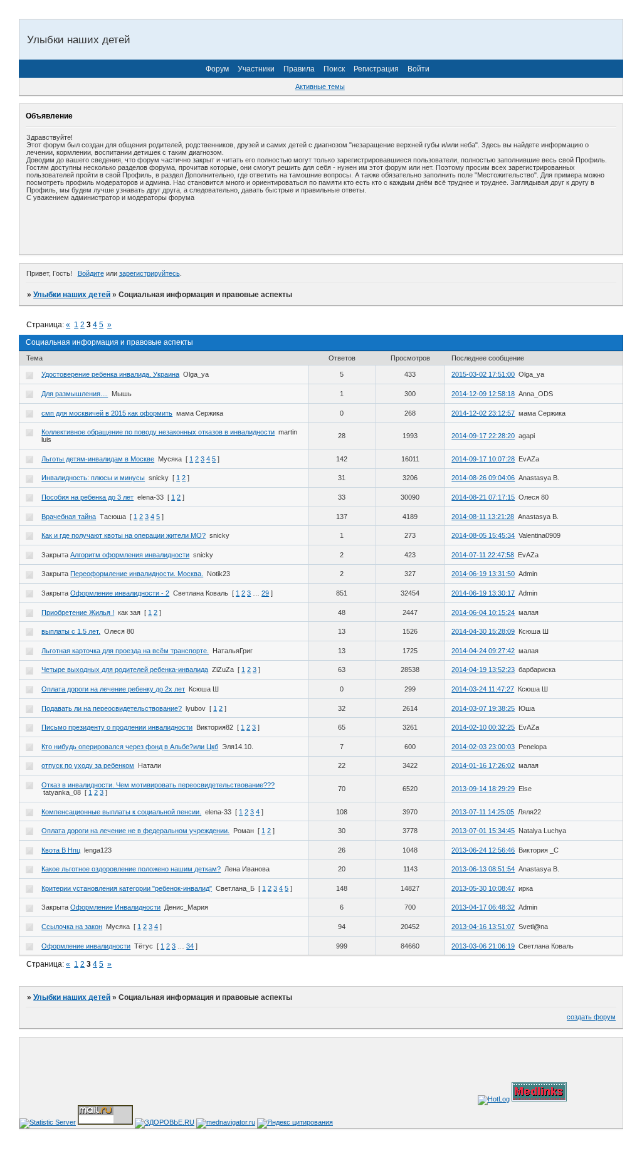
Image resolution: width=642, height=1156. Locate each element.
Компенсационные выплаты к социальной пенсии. (121, 812)
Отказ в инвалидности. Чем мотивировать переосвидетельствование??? (158, 785)
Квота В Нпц (60, 850)
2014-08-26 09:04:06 (483, 477)
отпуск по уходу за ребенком (87, 765)
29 (265, 593)
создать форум (591, 1017)
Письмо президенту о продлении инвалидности (116, 727)
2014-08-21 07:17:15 (483, 497)
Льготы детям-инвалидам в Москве (97, 459)
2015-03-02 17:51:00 (483, 374)
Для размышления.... (74, 393)
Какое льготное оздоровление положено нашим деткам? (131, 869)
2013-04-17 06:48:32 (483, 907)
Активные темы (320, 86)
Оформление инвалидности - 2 (119, 593)
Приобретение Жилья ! (77, 612)
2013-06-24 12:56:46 (483, 850)
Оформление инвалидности (85, 946)
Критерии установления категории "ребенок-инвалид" (126, 888)
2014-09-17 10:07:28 (483, 459)
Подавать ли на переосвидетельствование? (111, 708)
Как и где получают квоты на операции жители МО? (123, 535)
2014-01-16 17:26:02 (483, 765)
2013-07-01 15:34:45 (483, 830)
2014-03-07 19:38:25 (483, 708)
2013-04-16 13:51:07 (483, 926)
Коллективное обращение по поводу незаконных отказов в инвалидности (158, 432)
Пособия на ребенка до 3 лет (87, 497)
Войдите (91, 273)
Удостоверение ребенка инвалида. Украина (110, 374)
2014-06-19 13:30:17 (483, 593)
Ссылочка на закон (71, 926)
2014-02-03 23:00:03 (483, 746)
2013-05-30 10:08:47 (483, 888)
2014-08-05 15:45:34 (483, 535)
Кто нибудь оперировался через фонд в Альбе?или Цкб (129, 746)
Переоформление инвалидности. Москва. (136, 573)
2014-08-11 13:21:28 (482, 516)
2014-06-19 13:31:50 (483, 573)
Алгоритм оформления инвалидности (129, 555)
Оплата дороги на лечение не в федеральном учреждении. (135, 830)
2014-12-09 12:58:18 (483, 393)
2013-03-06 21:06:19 (483, 946)
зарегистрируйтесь (149, 273)
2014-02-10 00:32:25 (483, 727)
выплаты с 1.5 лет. (70, 631)
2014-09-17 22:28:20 (483, 435)
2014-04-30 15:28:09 (483, 631)
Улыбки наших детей (71, 294)
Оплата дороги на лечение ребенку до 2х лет (113, 689)
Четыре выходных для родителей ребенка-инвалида (124, 669)
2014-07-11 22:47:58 (482, 555)
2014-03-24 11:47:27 (482, 689)
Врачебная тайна (68, 516)
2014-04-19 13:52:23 (483, 669)
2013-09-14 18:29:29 (483, 788)
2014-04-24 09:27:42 (483, 650)
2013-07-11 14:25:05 (482, 812)
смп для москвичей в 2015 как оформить (106, 413)
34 (190, 946)
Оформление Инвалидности (115, 907)
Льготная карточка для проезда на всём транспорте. (125, 650)
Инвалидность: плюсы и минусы (93, 477)
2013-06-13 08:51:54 (483, 869)
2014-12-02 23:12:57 (483, 413)
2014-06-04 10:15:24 (483, 612)
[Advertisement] (173, 227)
